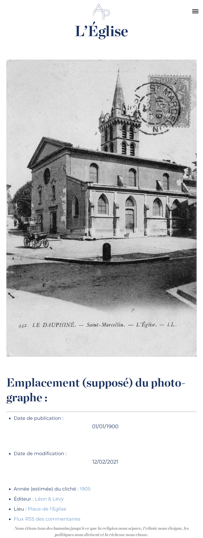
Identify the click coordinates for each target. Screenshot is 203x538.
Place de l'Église (47, 509)
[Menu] (195, 11)
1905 (85, 489)
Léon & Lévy (49, 499)
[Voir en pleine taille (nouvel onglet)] (101, 208)
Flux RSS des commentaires (47, 519)
